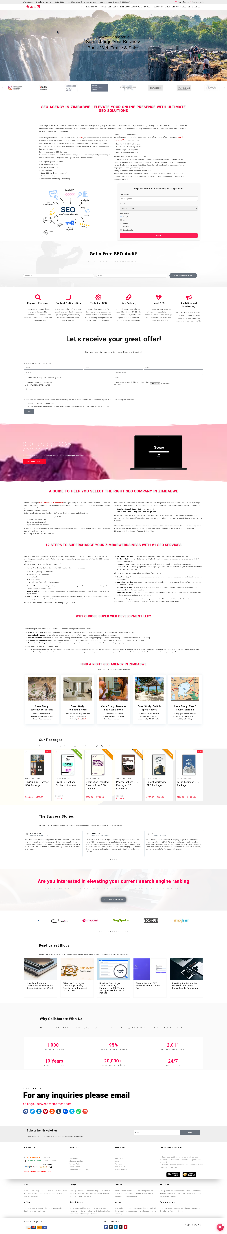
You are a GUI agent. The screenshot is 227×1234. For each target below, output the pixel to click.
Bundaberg (197, 1191)
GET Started (194, 7)
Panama (126, 1211)
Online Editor (59, 2)
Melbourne (169, 1191)
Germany (73, 1191)
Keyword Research (90, 2)
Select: (122, 204)
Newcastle (181, 1193)
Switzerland (88, 1196)
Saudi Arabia (52, 1191)
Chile (162, 1211)
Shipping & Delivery (77, 1161)
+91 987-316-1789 (34, 1161)
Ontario (117, 1191)
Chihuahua (124, 1208)
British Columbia (121, 1193)
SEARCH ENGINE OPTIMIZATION (39, 382)
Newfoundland (120, 1196)
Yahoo (125, 223)
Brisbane (177, 1191)
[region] (113, 45)
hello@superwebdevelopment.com (37, 1171)
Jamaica (133, 1211)
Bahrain (27, 1196)
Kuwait (59, 1193)
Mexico (117, 1208)
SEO (81, 138)
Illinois (82, 1211)
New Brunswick (141, 1193)
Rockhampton (172, 1193)
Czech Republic (90, 1193)
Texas (90, 1208)
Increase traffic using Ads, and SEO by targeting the (78, 715)
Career (117, 1161)
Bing (124, 220)
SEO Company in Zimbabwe (51, 503)
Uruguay (181, 1211)
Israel (41, 1193)
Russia (31, 1191)
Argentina (192, 1208)
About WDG (119, 1158)
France (91, 1191)
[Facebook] (106, 1227)
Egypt (52, 1208)
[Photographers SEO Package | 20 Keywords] (128, 764)
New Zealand (171, 1196)
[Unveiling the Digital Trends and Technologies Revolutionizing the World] (40, 960)
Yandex (125, 227)
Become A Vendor (121, 1170)
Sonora (140, 1211)
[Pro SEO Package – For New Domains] (68, 764)
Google (125, 217)
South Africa (28, 1211)
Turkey (36, 1191)
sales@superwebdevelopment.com (47, 1104)
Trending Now (90, 7)
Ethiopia (47, 1208)
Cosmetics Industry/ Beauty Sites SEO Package (97, 785)
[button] (2, 87)
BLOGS (183, 7)
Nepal (46, 1193)
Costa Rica (119, 1211)
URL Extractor (28, 2)
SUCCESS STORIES (162, 7)
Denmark (79, 1196)
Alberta (150, 1191)
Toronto (123, 1191)
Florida (95, 1208)
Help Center (74, 1158)
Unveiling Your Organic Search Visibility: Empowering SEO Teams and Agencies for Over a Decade (111, 988)
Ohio (87, 1211)
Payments (118, 1164)
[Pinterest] (125, 1227)
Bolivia (166, 1211)
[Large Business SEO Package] (189, 764)
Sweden (100, 1193)
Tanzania (27, 1208)
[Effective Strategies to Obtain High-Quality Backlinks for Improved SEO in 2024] (77, 960)
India (26, 1191)
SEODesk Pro (127, 2)
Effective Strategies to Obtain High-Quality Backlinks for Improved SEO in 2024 (75, 987)
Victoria (163, 1196)
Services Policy (75, 1164)
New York (102, 1208)
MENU (174, 7)
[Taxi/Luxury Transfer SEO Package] (37, 764)
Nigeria (41, 1208)
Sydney (162, 1191)
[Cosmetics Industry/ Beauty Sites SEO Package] (98, 764)
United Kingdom (83, 1191)
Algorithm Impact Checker (109, 2)
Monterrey (118, 1214)
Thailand (43, 1191)
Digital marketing (32, 778)
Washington (85, 1214)
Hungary (73, 1196)
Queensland (190, 1193)
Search (158, 235)
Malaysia (35, 1193)
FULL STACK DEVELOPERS (131, 7)
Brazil (162, 1208)
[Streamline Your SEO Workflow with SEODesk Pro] (149, 960)
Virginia (78, 1214)
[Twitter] (111, 1227)
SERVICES (112, 7)
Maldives (34, 1196)
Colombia (184, 1208)
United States (75, 1208)
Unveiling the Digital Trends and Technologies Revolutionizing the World (40, 985)
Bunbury (163, 1193)
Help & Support (183, 2)
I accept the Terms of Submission (40, 403)
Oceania (198, 1193)
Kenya (42, 1211)
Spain (101, 1191)
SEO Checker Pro (74, 2)
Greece (72, 1193)
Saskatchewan (131, 1196)
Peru (198, 1208)
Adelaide (189, 1191)
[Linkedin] (116, 1227)
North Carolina (101, 1211)
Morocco (37, 1211)
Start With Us (120, 1167)
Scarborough (142, 1191)
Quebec (150, 1193)
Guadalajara (143, 1208)
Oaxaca (146, 1211)
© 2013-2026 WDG (193, 1225)
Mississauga (132, 1191)
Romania (106, 1191)
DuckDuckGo (127, 230)
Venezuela (176, 1208)
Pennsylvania (75, 1211)
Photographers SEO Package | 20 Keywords (127, 785)
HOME (103, 7)
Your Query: (125, 194)
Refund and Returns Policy (79, 1170)
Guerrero (152, 1211)
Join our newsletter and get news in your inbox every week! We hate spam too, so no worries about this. (68, 406)
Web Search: (125, 213)
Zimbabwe (59, 1208)
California (84, 1208)
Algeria (34, 1208)
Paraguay (173, 1211)
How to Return (75, 1167)
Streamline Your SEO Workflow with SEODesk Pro (148, 985)
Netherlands (79, 1193)
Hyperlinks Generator (44, 2)
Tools (147, 7)
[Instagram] (120, 1227)
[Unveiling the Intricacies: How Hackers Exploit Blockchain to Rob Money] (186, 960)
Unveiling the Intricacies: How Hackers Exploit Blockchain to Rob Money (185, 985)
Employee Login (198, 2)
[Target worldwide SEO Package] (159, 764)
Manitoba (131, 1193)
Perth (183, 1191)
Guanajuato (133, 1208)
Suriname (168, 1208)
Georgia (92, 1211)
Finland (106, 1193)
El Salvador (153, 1208)
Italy (96, 1191)
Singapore (53, 1193)
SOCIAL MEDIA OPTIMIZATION (38, 385)
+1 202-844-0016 (33, 1157)
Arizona (94, 1214)
